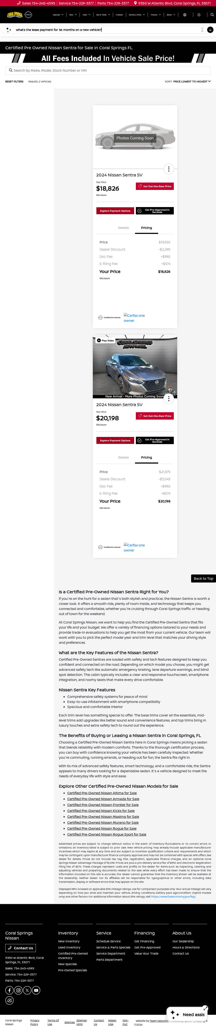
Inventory (68, 933)
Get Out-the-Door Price (157, 186)
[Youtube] (36, 990)
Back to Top (203, 578)
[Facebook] (9, 990)
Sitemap (70, 1022)
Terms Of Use (53, 1022)
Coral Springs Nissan (13, 1022)
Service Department (110, 953)
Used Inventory (69, 947)
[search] (212, 14)
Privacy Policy (34, 1022)
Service (103, 933)
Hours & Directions (186, 947)
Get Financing (144, 941)
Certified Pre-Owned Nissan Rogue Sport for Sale (106, 834)
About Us (182, 933)
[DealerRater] (9, 1000)
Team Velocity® (159, 1021)
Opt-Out (125, 1022)
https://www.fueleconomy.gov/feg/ (173, 896)
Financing (144, 933)
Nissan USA (112, 1022)
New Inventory (69, 941)
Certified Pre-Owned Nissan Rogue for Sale (101, 828)
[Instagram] (18, 990)
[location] (135, 3)
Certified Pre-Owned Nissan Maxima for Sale (103, 816)
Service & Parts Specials (113, 947)
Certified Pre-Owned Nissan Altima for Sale (102, 793)
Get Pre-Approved (147, 947)
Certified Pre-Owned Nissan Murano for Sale (103, 822)
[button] (168, 169)
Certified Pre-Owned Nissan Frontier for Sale (103, 804)
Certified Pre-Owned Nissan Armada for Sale (103, 799)
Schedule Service (108, 941)
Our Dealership (183, 941)
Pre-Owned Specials (72, 970)
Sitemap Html (82, 1022)
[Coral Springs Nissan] (20, 14)
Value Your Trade (146, 953)
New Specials (67, 964)
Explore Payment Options (115, 210)
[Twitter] (27, 990)
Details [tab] (123, 227)
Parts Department (109, 960)
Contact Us (23, 948)
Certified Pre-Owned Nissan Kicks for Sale (101, 810)
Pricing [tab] (146, 227)
